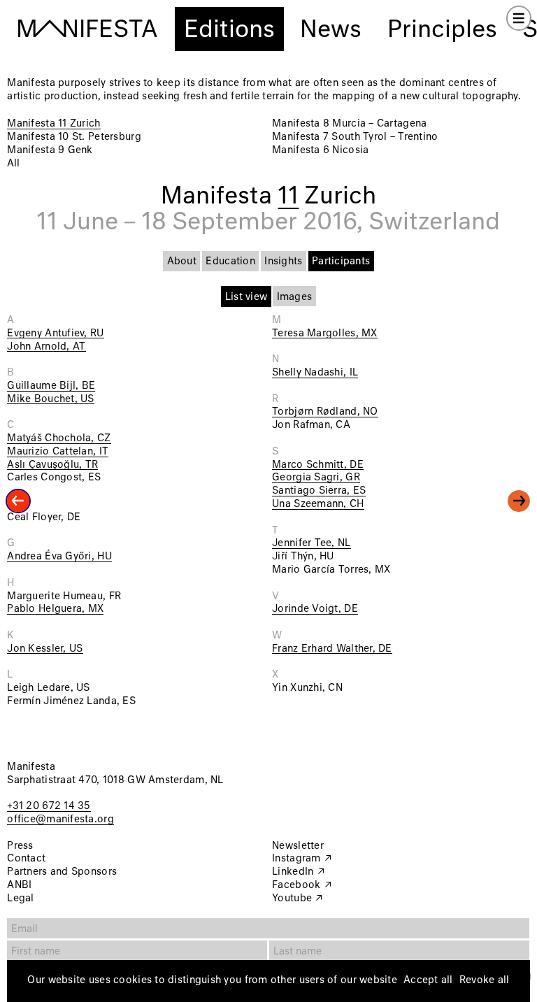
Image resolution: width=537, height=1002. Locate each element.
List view (246, 297)
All (13, 164)
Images (295, 297)
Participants (341, 261)
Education (230, 261)
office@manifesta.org (60, 819)
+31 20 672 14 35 (48, 806)
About (181, 261)
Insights (283, 261)
